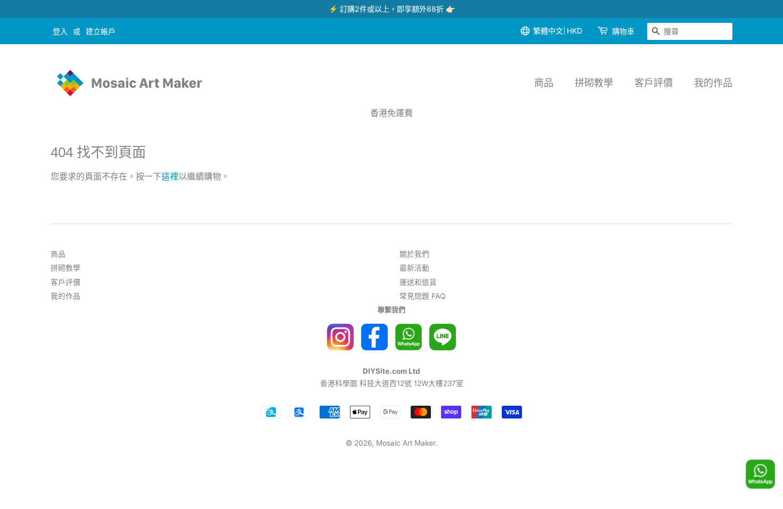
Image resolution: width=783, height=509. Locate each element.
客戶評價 (653, 82)
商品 (543, 82)
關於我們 (414, 254)
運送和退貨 (418, 282)
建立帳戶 (101, 31)
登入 (60, 31)
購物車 (623, 31)
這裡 (169, 176)
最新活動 (414, 268)
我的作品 (713, 82)
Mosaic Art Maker (405, 443)
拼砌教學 (594, 82)
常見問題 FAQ (422, 296)
